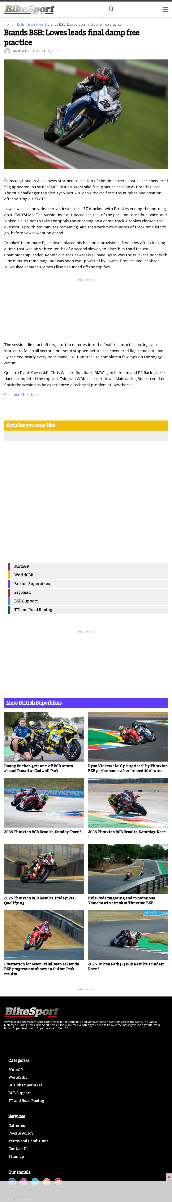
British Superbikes (30, 24)
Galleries (16, 1126)
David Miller (20, 51)
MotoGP (21, 567)
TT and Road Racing (33, 610)
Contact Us (18, 1149)
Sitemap (16, 1157)
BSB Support (26, 601)
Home (8, 24)
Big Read (22, 593)
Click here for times (22, 394)
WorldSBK (24, 575)
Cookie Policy (21, 1133)
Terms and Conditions (28, 1141)
